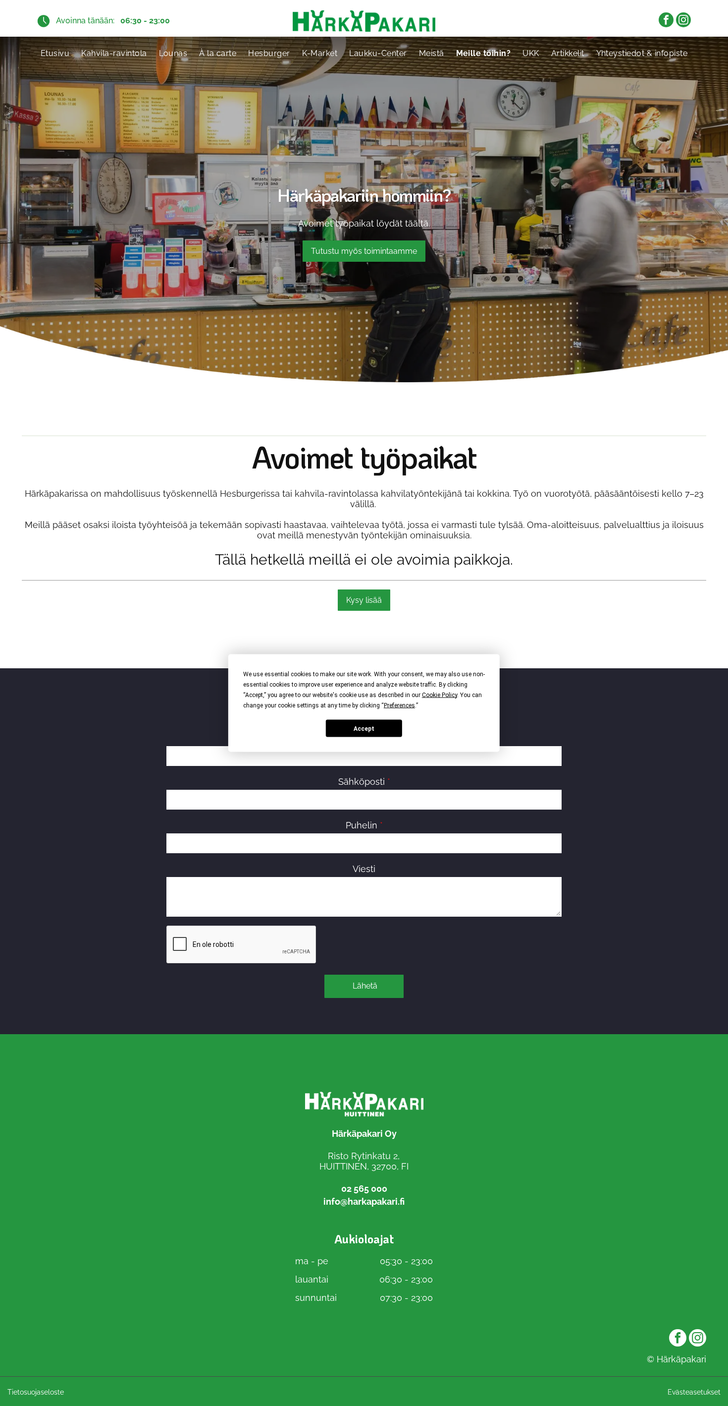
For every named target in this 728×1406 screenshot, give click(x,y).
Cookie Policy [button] (439, 695)
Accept (364, 728)
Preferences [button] (399, 705)
